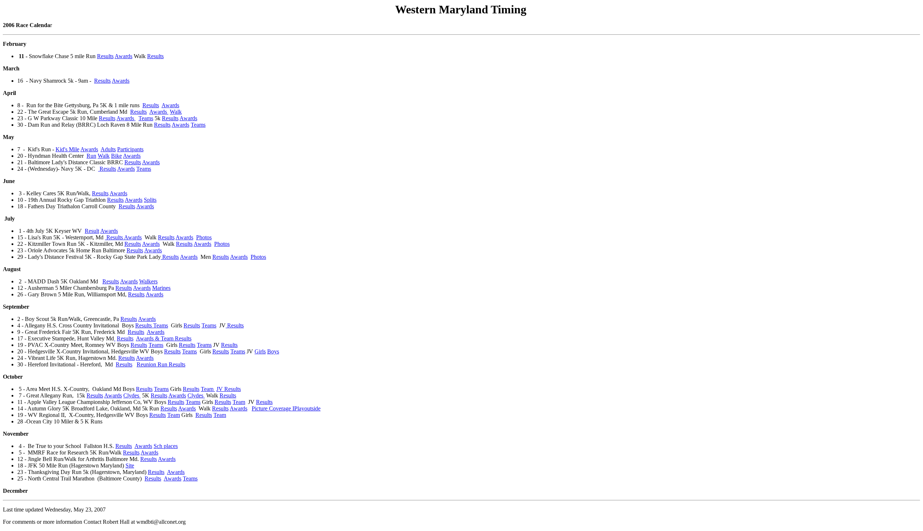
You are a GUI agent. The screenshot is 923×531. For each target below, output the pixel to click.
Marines (161, 288)
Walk (176, 112)
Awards (123, 56)
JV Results (228, 389)
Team (208, 389)
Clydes (132, 395)
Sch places (166, 446)
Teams (145, 118)
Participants (130, 149)
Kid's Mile (67, 149)
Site (129, 465)
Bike (116, 156)
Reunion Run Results (161, 364)
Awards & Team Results (163, 338)
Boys (273, 351)
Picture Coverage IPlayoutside (286, 408)
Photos (204, 237)
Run (91, 156)
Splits (150, 200)
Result (92, 231)
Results (105, 56)
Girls (260, 351)
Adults (108, 149)
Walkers (148, 281)
